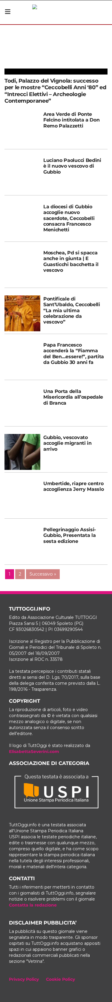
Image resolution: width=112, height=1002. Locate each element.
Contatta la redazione (33, 905)
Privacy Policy (24, 979)
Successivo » (43, 574)
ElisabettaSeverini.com (34, 751)
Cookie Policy (60, 979)
